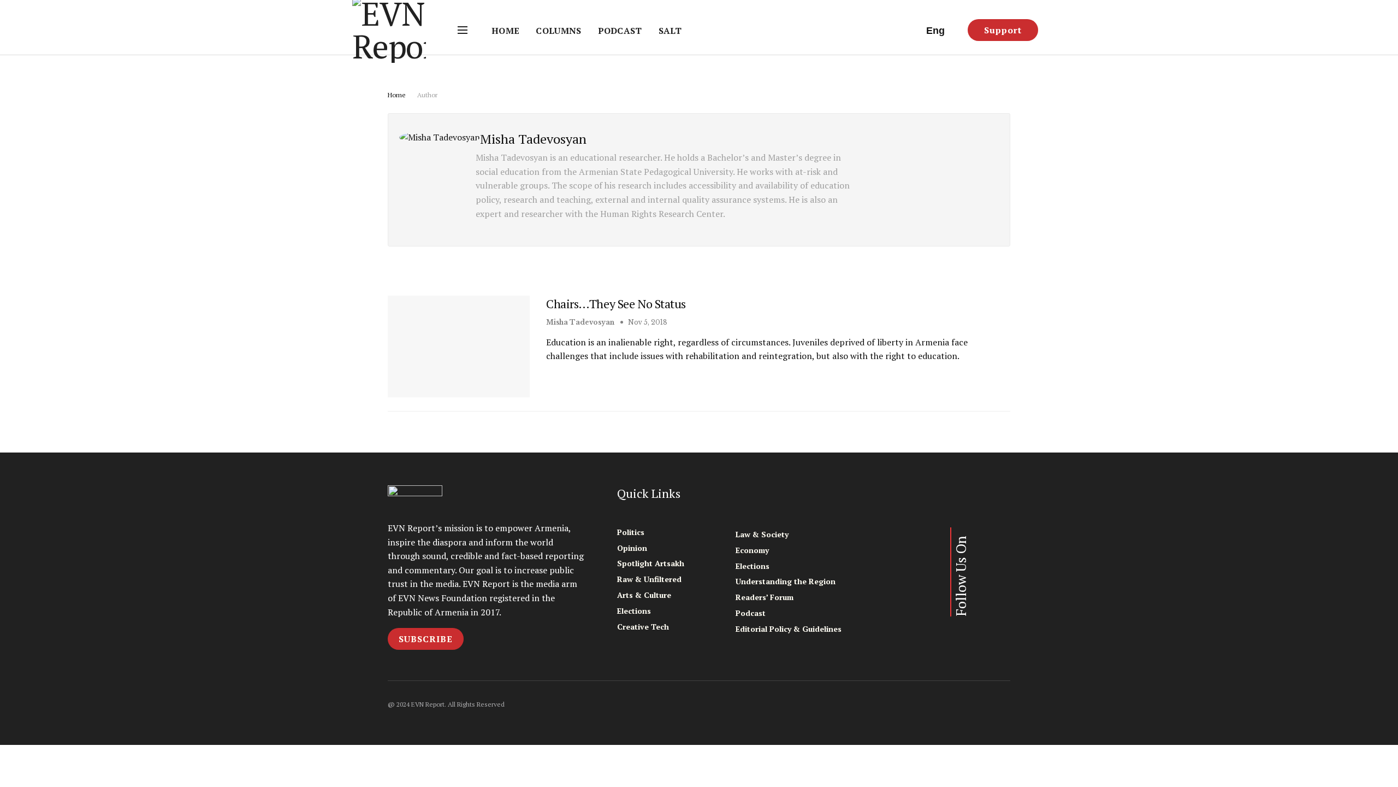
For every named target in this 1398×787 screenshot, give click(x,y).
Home (505, 31)
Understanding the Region (786, 581)
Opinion (632, 548)
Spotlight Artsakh (650, 563)
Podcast (620, 31)
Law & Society (762, 534)
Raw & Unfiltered (649, 579)
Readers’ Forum (764, 597)
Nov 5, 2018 (646, 322)
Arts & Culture (644, 595)
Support (1003, 30)
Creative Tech (643, 626)
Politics (630, 532)
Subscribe (426, 639)
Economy (752, 550)
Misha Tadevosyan (580, 322)
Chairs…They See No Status (616, 304)
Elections (634, 611)
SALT (670, 31)
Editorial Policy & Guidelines (789, 629)
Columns (558, 31)
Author (427, 95)
